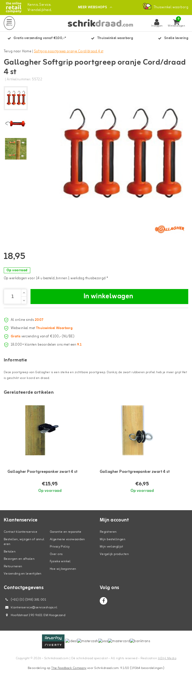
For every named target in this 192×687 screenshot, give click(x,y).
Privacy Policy (60, 546)
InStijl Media (167, 658)
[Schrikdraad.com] (14, 7)
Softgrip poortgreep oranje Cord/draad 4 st (69, 51)
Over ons (56, 554)
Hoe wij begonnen (63, 569)
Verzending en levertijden (23, 573)
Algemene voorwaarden (67, 539)
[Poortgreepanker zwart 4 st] (50, 430)
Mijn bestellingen (112, 539)
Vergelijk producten (114, 554)
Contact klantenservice (20, 531)
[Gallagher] (169, 229)
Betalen (10, 551)
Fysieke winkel (60, 561)
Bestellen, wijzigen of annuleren (24, 542)
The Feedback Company (68, 668)
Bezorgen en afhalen (19, 559)
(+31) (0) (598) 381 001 (28, 599)
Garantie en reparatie (66, 531)
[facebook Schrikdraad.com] (103, 601)
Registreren (108, 531)
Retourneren (13, 566)
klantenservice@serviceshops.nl (34, 607)
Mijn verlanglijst (111, 546)
